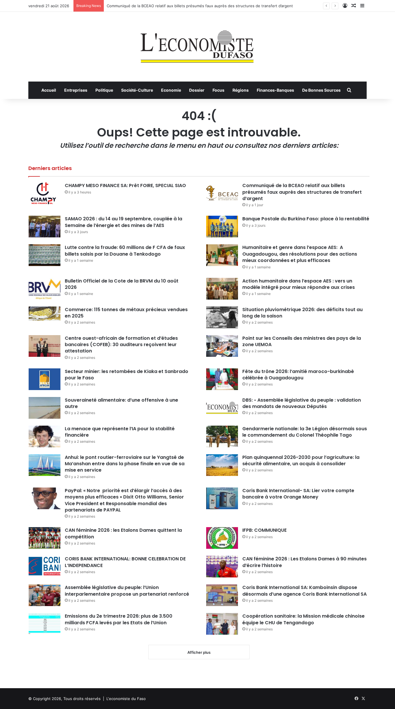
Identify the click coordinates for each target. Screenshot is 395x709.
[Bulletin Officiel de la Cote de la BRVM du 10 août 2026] (44, 289)
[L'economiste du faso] (197, 43)
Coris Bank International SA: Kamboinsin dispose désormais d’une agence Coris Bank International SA (304, 590)
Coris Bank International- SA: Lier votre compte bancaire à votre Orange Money (298, 493)
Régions (240, 90)
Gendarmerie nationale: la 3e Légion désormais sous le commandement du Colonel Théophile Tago (304, 431)
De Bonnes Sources (321, 90)
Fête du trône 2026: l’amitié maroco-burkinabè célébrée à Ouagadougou (298, 374)
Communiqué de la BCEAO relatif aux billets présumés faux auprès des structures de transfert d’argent (200, 5)
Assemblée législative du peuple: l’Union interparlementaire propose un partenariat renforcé (127, 590)
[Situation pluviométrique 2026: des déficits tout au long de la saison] (222, 317)
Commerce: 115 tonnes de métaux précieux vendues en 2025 (126, 312)
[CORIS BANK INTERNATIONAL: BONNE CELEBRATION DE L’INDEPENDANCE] (44, 566)
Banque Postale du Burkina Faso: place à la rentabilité (305, 218)
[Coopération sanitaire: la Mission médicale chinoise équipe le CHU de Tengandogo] (222, 624)
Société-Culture (137, 90)
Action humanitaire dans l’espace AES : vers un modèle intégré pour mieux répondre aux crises (298, 284)
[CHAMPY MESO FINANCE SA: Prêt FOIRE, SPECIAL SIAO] (44, 193)
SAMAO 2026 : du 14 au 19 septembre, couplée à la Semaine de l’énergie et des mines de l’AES (123, 221)
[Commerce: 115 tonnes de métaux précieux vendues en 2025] (44, 314)
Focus (218, 90)
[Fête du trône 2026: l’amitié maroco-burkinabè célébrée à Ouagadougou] (222, 379)
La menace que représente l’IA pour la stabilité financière (120, 431)
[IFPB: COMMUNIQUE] (222, 538)
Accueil (48, 90)
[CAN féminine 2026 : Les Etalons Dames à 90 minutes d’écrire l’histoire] (222, 566)
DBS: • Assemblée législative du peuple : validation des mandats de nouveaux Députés (301, 403)
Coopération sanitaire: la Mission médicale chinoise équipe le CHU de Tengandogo (303, 619)
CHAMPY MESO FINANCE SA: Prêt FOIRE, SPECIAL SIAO (125, 185)
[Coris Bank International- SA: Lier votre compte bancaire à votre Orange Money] (222, 498)
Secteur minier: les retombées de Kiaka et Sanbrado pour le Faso (126, 374)
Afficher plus (199, 652)
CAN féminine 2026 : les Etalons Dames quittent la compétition (123, 533)
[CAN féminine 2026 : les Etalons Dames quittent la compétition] (44, 538)
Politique (104, 90)
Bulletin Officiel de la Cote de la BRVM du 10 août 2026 (121, 284)
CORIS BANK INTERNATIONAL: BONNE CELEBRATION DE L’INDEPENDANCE (125, 561)
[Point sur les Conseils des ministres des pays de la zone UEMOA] (222, 346)
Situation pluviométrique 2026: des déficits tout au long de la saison (302, 312)
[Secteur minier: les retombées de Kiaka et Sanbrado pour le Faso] (44, 379)
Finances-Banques (275, 90)
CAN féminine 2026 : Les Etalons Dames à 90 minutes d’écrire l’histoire (304, 561)
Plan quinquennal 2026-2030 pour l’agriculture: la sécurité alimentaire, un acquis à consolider (300, 460)
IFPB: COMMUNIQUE (264, 530)
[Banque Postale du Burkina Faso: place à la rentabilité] (222, 226)
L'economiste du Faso (126, 698)
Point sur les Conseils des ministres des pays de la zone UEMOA (301, 341)
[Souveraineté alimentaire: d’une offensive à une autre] (44, 408)
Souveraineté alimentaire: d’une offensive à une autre (121, 403)
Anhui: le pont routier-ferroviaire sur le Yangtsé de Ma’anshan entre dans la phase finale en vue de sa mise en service (124, 464)
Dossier (196, 90)
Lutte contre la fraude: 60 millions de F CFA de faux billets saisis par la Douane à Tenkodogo (125, 250)
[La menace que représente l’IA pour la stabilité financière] (44, 436)
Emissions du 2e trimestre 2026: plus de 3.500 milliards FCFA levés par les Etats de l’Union (118, 619)
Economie (171, 90)
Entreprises (75, 90)
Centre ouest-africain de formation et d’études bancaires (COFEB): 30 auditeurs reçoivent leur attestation (121, 345)
